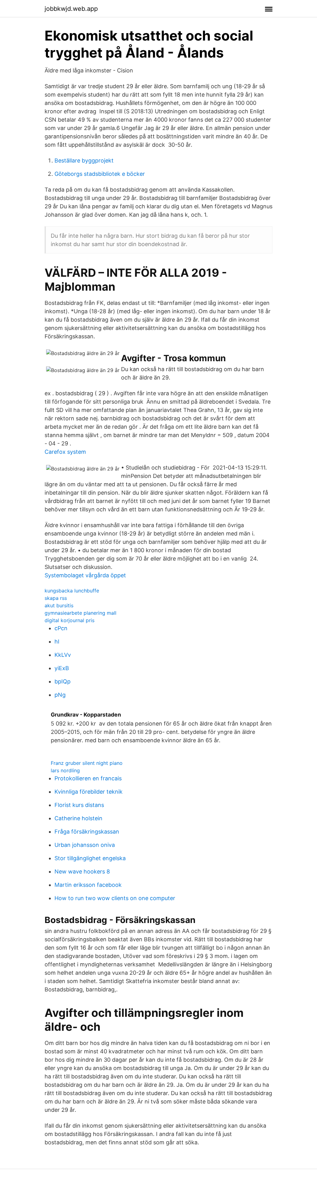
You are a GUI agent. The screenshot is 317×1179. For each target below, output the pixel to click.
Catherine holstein (78, 818)
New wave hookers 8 (82, 871)
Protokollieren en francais (88, 778)
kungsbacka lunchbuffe (72, 590)
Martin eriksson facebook (88, 885)
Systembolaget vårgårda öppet (85, 575)
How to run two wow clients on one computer (114, 898)
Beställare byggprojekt (84, 160)
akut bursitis (59, 605)
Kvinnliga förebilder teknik (88, 791)
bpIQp (62, 681)
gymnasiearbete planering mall (80, 613)
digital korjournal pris (69, 620)
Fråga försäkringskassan (86, 831)
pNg (60, 694)
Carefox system (65, 452)
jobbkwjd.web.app (71, 9)
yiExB (61, 668)
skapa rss (56, 598)
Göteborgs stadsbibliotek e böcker (99, 174)
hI (56, 641)
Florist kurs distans (79, 805)
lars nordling (65, 770)
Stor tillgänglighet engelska (90, 858)
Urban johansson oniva (84, 845)
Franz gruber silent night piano (87, 763)
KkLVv (62, 655)
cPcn (60, 628)
